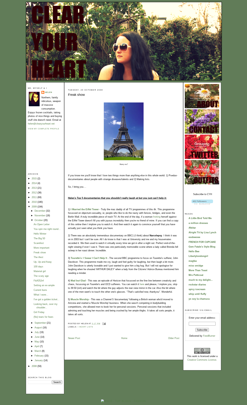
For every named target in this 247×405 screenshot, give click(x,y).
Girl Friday (39, 312)
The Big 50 (39, 238)
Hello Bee (194, 251)
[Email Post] (104, 324)
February (39, 355)
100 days (38, 266)
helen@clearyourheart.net (41, 123)
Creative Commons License (201, 359)
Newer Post (74, 338)
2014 (34, 183)
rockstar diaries (197, 284)
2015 (34, 178)
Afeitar (192, 227)
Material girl (40, 271)
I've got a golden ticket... (46, 299)
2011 (34, 197)
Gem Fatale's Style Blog (202, 246)
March (38, 351)
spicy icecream (197, 289)
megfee (193, 261)
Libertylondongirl (198, 256)
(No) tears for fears (43, 317)
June (37, 337)
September (41, 322)
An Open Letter (42, 224)
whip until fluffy (197, 294)
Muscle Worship (80, 299)
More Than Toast (198, 270)
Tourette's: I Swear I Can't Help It (89, 258)
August (39, 327)
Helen (48, 92)
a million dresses (198, 223)
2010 (34, 202)
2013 (34, 188)
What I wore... (41, 294)
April (37, 346)
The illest (38, 257)
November (40, 215)
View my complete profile (43, 129)
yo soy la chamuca (199, 298)
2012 (34, 192)
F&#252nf (39, 280)
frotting (156, 216)
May (37, 341)
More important (41, 247)
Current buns (40, 290)
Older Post (173, 338)
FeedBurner (209, 335)
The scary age (41, 276)
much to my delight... (201, 280)
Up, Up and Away (43, 261)
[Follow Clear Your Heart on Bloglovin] (202, 203)
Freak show (40, 252)
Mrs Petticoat (196, 275)
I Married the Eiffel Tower (85, 209)
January (39, 360)
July (37, 332)
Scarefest (39, 243)
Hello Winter (40, 233)
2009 (34, 206)
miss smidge (196, 265)
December (40, 210)
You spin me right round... (47, 229)
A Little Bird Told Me (200, 218)
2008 (34, 366)
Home (124, 338)
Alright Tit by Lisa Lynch (202, 232)
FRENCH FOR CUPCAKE (202, 242)
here (142, 284)
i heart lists (85, 327)
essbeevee (194, 237)
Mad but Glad (78, 280)
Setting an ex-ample (44, 285)
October (39, 220)
